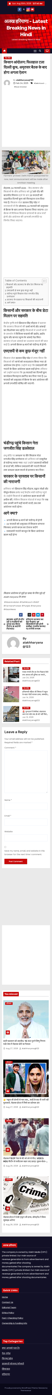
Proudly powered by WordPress (18, 1388)
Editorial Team (9, 1307)
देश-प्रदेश (7, 58)
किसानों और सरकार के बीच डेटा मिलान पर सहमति (24, 286)
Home (5, 1297)
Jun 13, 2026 (27, 717)
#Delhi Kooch (39, 83)
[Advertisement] (26, 117)
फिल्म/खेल (7, 1358)
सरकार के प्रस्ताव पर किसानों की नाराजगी (25, 299)
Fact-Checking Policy (12, 1318)
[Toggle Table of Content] (43, 281)
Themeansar (26, 1390)
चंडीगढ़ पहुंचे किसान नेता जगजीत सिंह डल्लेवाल (23, 295)
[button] (41, 51)
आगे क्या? (11, 302)
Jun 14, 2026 (28, 697)
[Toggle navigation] (35, 51)
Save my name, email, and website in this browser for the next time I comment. (24, 852)
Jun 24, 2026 (28, 677)
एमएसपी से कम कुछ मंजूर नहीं (20, 290)
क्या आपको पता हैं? (11, 1348)
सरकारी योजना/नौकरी (13, 1363)
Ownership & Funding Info (14, 1323)
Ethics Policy (8, 1312)
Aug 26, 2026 (12, 1166)
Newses (41, 1388)
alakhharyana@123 (24, 80)
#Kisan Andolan (20, 87)
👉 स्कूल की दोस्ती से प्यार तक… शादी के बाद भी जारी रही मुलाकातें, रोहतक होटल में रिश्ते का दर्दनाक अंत (26, 1101)
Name (8, 800)
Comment (10, 747)
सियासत (6, 1369)
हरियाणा (8, 1003)
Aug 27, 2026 (12, 1048)
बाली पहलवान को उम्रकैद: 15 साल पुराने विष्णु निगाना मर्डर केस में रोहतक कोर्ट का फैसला (24, 1042)
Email (7, 815)
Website (8, 831)
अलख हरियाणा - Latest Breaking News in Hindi (26, 27)
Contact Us (7, 1302)
